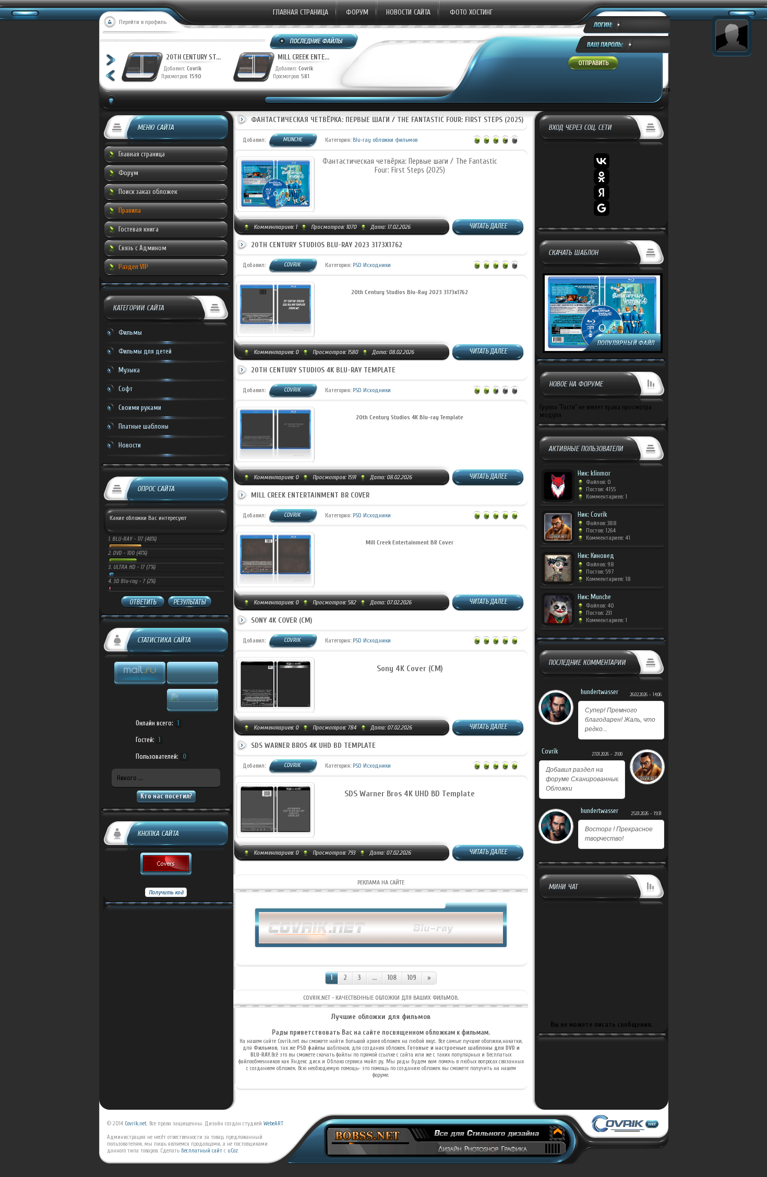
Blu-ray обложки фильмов (385, 139)
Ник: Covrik (592, 514)
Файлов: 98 (600, 564)
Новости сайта (408, 12)
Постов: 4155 (601, 489)
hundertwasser (599, 692)
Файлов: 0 (598, 482)
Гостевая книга (138, 229)
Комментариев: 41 (608, 537)
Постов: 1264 (601, 530)
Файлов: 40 (600, 605)
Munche (292, 139)
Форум (357, 12)
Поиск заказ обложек (147, 192)
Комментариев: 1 (606, 496)
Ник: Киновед (596, 556)
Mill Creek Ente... (303, 57)
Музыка (129, 370)
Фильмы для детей (145, 351)
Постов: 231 (599, 612)
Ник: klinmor (594, 473)
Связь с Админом (142, 248)
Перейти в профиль (142, 22)
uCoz (232, 1150)
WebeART (273, 1123)
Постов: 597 (600, 571)
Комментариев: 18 (608, 579)
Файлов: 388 (601, 523)
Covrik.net (136, 1123)
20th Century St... (193, 57)
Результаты (189, 602)
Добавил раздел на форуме (582, 779)
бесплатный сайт (201, 1150)
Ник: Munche (594, 597)
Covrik (196, 68)
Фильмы (130, 332)
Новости (129, 445)
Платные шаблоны (143, 426)
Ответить (142, 602)
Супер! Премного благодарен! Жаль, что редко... (620, 720)
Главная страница (300, 12)
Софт (125, 389)
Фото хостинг (471, 12)
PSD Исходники (372, 265)
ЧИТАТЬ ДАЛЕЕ (488, 226)
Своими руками (139, 407)
